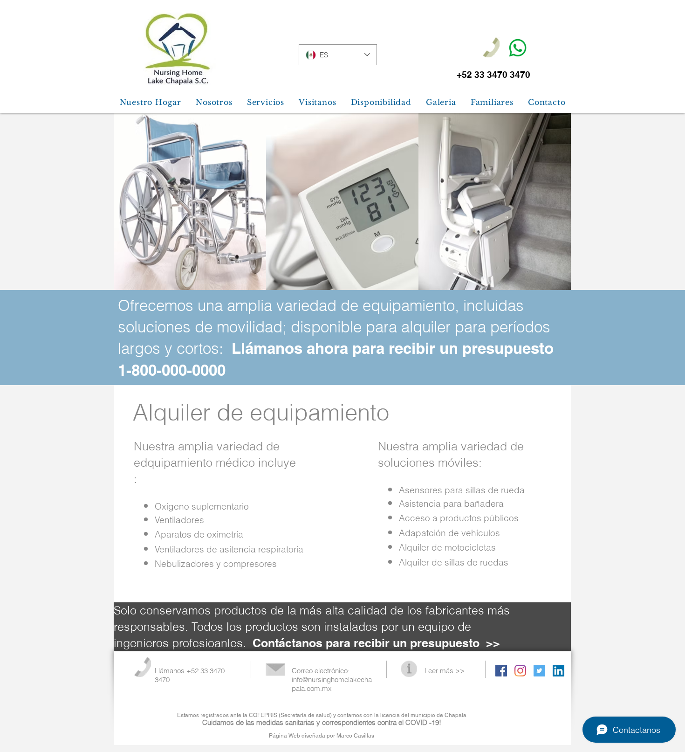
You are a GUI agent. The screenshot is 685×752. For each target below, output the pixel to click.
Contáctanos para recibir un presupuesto (366, 643)
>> (493, 643)
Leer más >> (445, 670)
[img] (190, 201)
